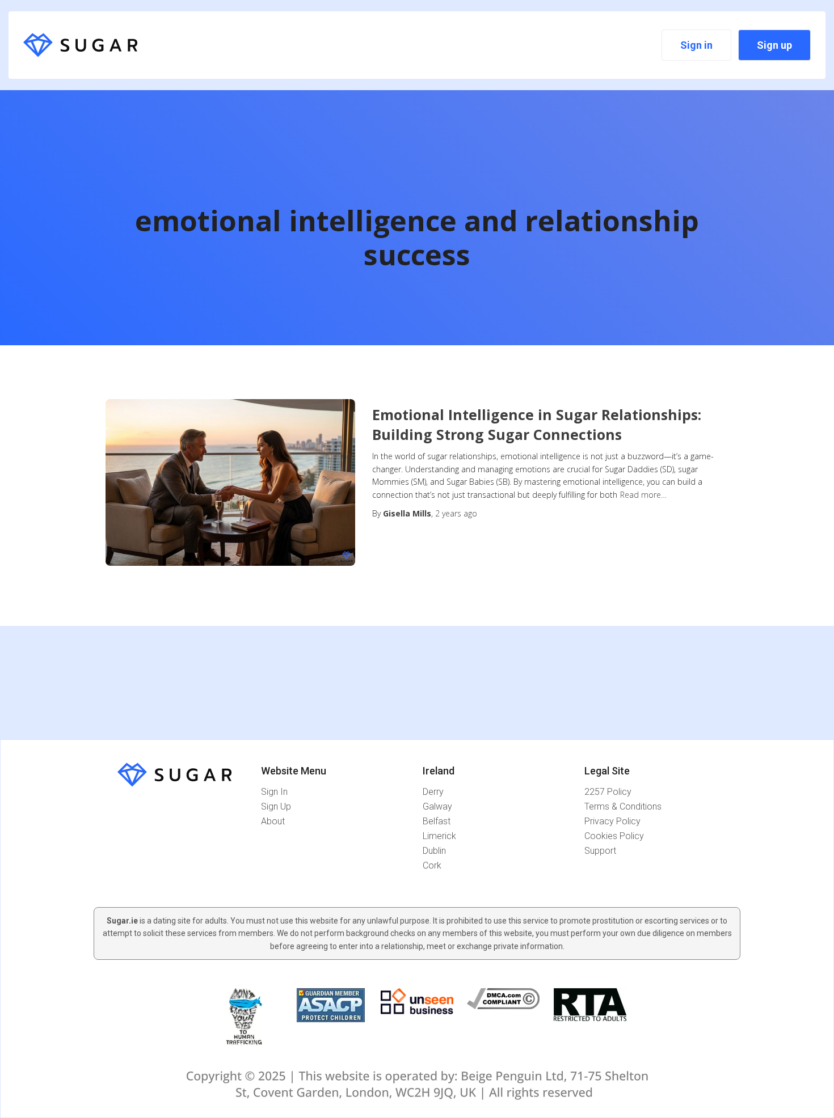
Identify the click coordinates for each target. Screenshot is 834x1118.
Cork (432, 865)
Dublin (434, 850)
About (273, 821)
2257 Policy (607, 791)
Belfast (436, 821)
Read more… (643, 494)
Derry (433, 791)
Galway (437, 806)
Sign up (774, 45)
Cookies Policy (614, 836)
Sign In (274, 791)
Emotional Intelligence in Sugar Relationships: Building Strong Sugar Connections (536, 424)
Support (600, 850)
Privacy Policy (612, 821)
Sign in (696, 45)
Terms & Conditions (623, 806)
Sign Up (276, 806)
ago (456, 513)
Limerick (439, 836)
